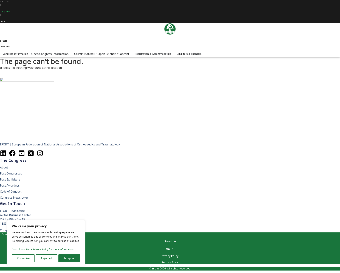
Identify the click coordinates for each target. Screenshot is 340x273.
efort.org (4, 1)
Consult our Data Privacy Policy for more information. (43, 249)
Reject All (46, 258)
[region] (46, 243)
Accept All (69, 258)
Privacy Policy (170, 256)
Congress (5, 11)
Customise (23, 258)
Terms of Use (170, 262)
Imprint (170, 249)
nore (2, 21)
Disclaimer (170, 241)
